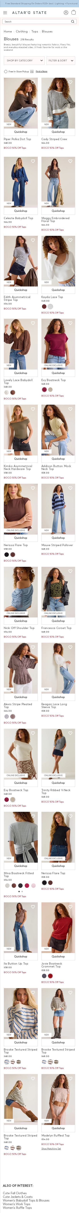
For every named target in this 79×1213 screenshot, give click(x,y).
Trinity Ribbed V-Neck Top (56, 792)
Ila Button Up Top (16, 963)
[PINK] (33, 885)
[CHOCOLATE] (44, 306)
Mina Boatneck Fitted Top (19, 875)
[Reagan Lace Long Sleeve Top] (58, 668)
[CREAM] (50, 389)
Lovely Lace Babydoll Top (18, 382)
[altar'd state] (29, 12)
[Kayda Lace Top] (58, 261)
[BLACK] (6, 554)
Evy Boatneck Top (53, 380)
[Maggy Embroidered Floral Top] (58, 182)
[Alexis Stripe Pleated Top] (21, 668)
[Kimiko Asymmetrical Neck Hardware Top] (21, 430)
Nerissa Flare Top (16, 545)
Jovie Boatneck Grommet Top (51, 965)
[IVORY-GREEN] (18, 1062)
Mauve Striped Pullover (57, 545)
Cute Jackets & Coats (18, 1197)
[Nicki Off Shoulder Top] (21, 592)
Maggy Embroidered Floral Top (55, 220)
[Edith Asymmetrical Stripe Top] (21, 261)
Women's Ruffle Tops (17, 1208)
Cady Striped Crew (54, 139)
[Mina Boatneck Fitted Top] (21, 837)
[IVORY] (50, 306)
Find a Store (41, 71)
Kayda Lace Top (52, 297)
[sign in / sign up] (66, 12)
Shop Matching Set (51, 1148)
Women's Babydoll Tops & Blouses (26, 1200)
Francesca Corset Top (56, 628)
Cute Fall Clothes (15, 1193)
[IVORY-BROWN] (13, 1062)
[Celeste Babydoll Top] (21, 182)
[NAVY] (44, 976)
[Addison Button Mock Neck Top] (58, 430)
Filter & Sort (58, 60)
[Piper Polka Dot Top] (21, 103)
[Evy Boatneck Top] (58, 344)
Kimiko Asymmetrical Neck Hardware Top (18, 468)
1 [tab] (19, 892)
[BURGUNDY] (44, 389)
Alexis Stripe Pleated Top (18, 706)
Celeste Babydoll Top (18, 218)
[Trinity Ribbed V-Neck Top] (58, 754)
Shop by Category (20, 60)
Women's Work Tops (16, 1204)
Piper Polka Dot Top (17, 139)
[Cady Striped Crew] (58, 103)
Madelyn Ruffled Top (55, 1135)
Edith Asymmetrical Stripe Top (17, 298)
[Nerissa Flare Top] (21, 509)
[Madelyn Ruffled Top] (58, 1099)
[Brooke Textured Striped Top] (21, 1013)
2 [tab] (22, 892)
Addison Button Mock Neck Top (56, 468)
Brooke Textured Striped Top (20, 1051)
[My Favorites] (33, 82)
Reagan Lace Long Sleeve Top (54, 706)
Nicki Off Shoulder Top (19, 628)
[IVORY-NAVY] (6, 716)
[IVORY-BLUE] (6, 1062)
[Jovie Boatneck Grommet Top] (58, 927)
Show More (39, 1164)
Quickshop (20, 132)
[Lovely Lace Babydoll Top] (21, 344)
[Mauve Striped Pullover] (58, 509)
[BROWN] (14, 885)
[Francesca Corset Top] (58, 592)
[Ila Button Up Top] (21, 927)
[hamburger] (5, 12)
